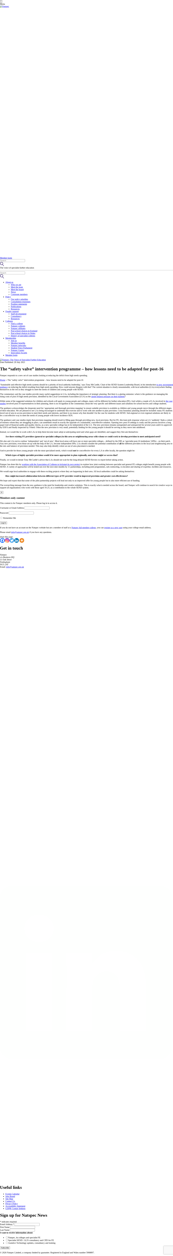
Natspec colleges (18, 326)
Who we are (16, 284)
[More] (22, 540)
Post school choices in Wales (23, 333)
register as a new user (113, 527)
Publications (16, 306)
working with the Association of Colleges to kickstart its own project (51, 464)
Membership (10, 338)
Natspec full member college (83, 527)
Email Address (7, 1224)
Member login (11, 355)
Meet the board (17, 289)
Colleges (9, 321)
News (13, 292)
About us (9, 282)
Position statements (19, 304)
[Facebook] (2, 540)
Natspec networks (18, 345)
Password (4, 513)
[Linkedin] (16, 540)
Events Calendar (12, 1194)
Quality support (12, 311)
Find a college (17, 323)
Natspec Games (17, 350)
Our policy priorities (19, 299)
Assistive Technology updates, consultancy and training (31, 1243)
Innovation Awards (19, 353)
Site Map (9, 1199)
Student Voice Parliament (21, 348)
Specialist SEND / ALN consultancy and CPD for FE (31, 1240)
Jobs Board (10, 1196)
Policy (8, 297)
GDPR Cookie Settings (15, 1208)
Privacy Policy (11, 1203)
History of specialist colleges (23, 336)
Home (2, 380)
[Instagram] (7, 540)
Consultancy (16, 316)
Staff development (18, 314)
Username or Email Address (12, 508)
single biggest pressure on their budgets (108, 396)
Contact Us (10, 1201)
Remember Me (9, 518)
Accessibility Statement (15, 1206)
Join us (14, 340)
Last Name (5, 1230)
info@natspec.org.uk (20, 532)
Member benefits (18, 343)
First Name (5, 1227)
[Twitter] (11, 540)
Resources (15, 309)
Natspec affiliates (18, 328)
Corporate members (19, 294)
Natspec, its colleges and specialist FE (24, 1237)
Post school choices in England (24, 331)
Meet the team (17, 287)
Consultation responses (20, 302)
